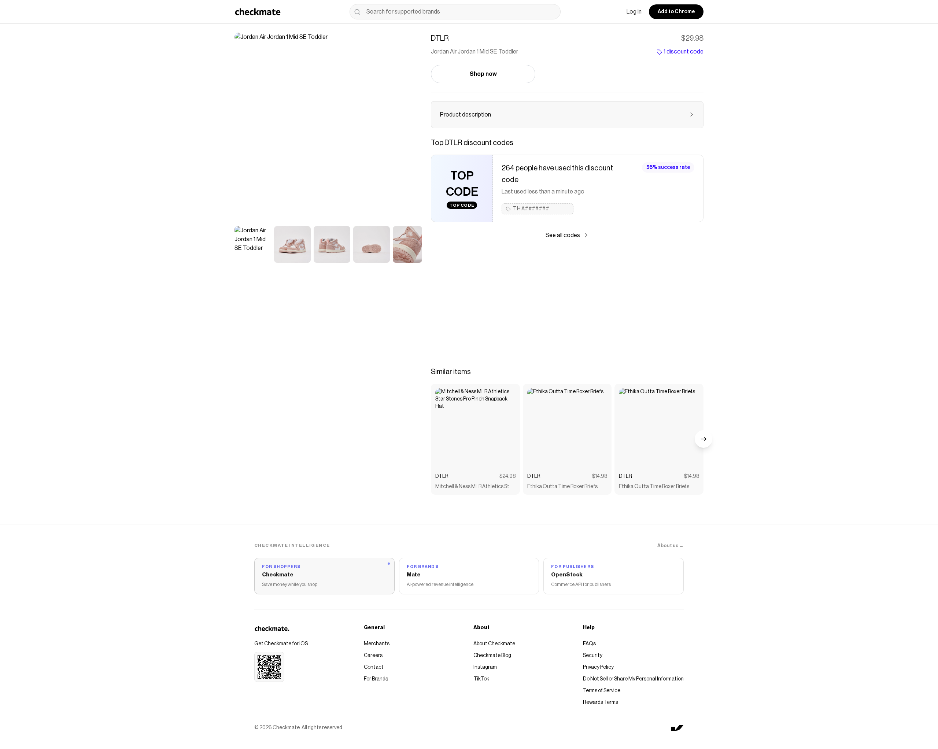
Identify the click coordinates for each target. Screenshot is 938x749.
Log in (634, 12)
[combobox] (455, 11)
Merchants (376, 643)
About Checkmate (494, 643)
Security (592, 655)
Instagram (485, 667)
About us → (670, 545)
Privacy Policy (598, 667)
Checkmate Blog (492, 655)
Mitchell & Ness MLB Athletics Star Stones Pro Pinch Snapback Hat (474, 487)
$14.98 (599, 476)
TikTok (481, 679)
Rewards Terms (600, 702)
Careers (373, 655)
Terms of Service (601, 690)
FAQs (589, 643)
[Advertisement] (567, 299)
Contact (374, 667)
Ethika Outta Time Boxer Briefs (562, 486)
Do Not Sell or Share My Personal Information (633, 679)
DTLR (441, 476)
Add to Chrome (676, 11)
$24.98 (507, 476)
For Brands (376, 679)
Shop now (483, 74)
